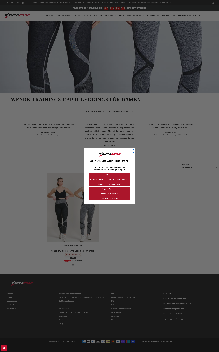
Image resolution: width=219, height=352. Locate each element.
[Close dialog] (132, 151)
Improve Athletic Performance (109, 175)
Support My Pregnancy (109, 193)
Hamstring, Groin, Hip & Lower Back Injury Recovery (109, 179)
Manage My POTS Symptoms (109, 184)
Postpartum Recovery (109, 198)
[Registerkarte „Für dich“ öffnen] (4, 348)
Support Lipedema (109, 189)
